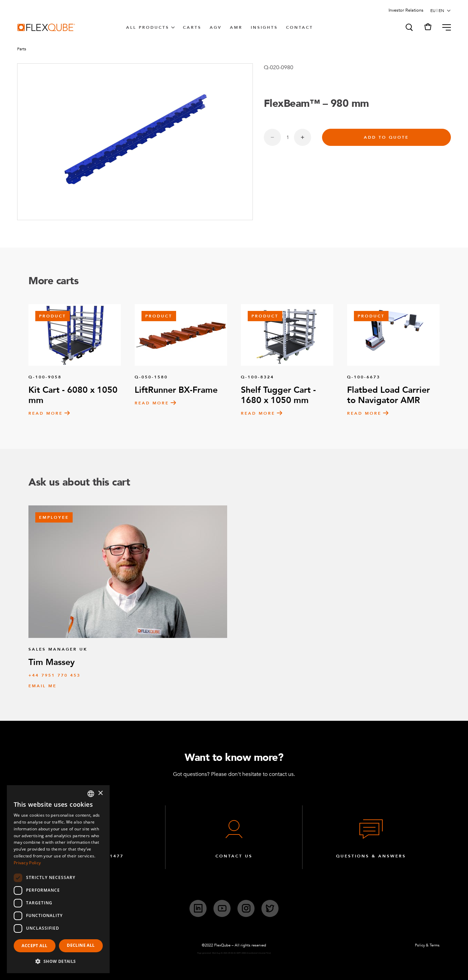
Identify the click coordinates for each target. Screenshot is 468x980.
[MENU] (444, 27)
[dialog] (58, 879)
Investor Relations (406, 10)
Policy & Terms (427, 945)
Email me (42, 686)
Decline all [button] (81, 945)
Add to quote (386, 137)
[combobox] (90, 793)
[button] (408, 27)
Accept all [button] (34, 945)
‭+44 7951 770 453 (54, 675)
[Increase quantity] (302, 137)
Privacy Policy (27, 863)
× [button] (100, 793)
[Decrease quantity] (272, 137)
